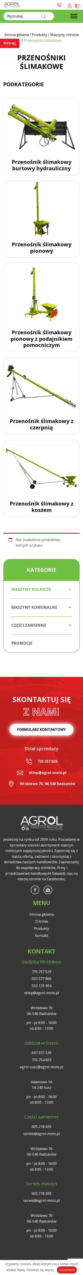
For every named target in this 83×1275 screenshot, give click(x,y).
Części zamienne (28, 625)
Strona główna (41, 914)
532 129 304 (41, 985)
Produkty (41, 928)
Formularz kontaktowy (41, 729)
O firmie (41, 921)
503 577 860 (41, 978)
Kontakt (41, 935)
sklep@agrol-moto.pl (47, 772)
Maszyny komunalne (34, 607)
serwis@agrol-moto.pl (41, 1133)
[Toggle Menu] (73, 16)
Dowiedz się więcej (40, 1270)
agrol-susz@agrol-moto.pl (41, 1066)
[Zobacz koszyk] (76, 4)
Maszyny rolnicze (31, 589)
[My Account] (69, 5)
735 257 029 (47, 761)
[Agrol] (12, 5)
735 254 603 (41, 1059)
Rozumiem (67, 1270)
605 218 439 (41, 1126)
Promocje (21, 643)
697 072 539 (41, 1052)
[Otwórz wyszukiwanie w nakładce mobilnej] (28, 16)
